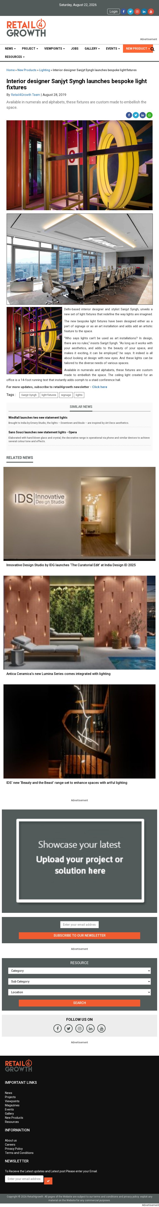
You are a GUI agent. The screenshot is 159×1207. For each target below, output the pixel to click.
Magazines (12, 1105)
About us (11, 1140)
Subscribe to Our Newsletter (80, 935)
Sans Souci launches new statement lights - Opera (42, 432)
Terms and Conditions (19, 1152)
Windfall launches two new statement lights (37, 417)
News (9, 48)
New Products (26, 70)
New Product (137, 48)
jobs (74, 48)
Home (10, 70)
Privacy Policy (14, 1148)
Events (112, 48)
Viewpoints (53, 48)
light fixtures (49, 394)
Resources (14, 56)
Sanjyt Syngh (29, 394)
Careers (10, 1144)
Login (114, 11)
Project (29, 48)
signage (66, 394)
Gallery (91, 48)
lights (79, 394)
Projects (10, 1097)
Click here (99, 387)
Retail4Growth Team (25, 95)
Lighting (44, 70)
